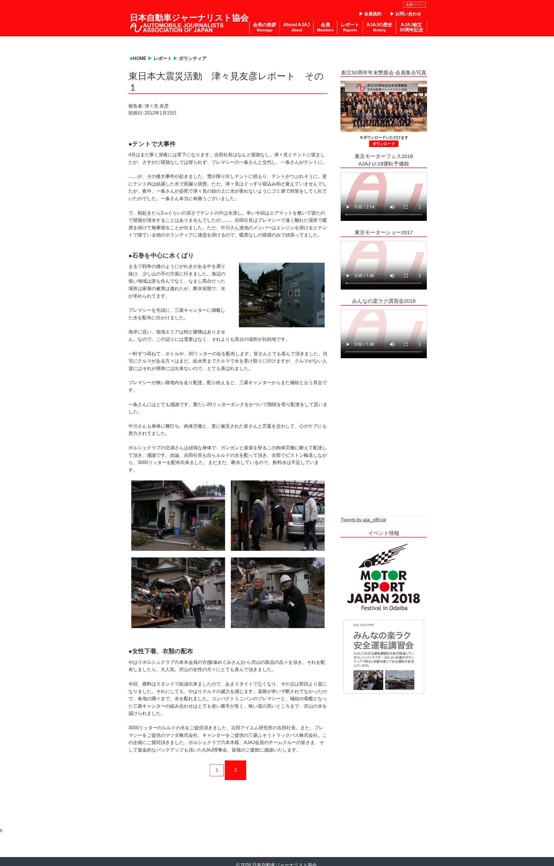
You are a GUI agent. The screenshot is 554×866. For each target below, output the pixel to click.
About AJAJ (296, 27)
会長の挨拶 (264, 27)
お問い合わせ (408, 13)
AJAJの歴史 (379, 27)
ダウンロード (384, 144)
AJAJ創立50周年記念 (411, 27)
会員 (325, 27)
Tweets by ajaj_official (363, 519)
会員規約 (372, 13)
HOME (140, 58)
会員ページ (414, 5)
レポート (163, 58)
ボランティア (193, 58)
